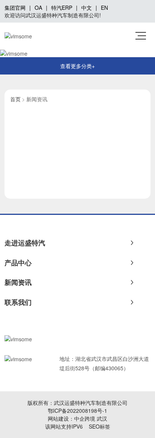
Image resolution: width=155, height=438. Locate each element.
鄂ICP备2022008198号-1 (77, 410)
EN (104, 7)
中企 (79, 418)
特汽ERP (61, 7)
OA (38, 7)
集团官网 (15, 7)
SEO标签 (99, 426)
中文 (86, 7)
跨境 (90, 418)
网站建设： (61, 418)
